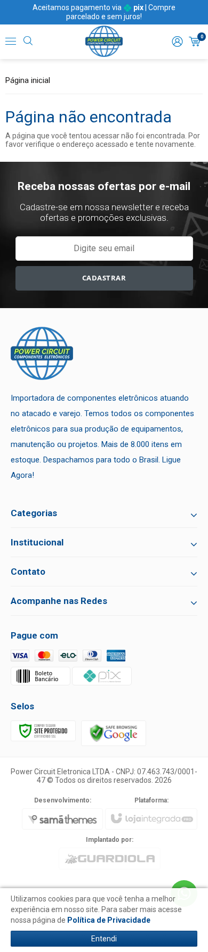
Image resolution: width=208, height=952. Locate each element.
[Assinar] (104, 278)
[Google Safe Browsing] (113, 733)
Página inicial (27, 80)
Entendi (104, 938)
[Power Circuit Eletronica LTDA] (104, 41)
